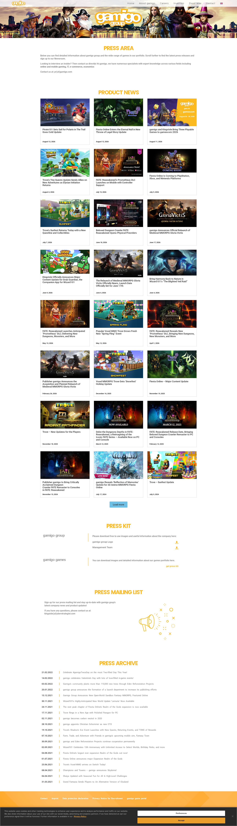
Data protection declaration (75, 798)
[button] (118, 505)
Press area (195, 3)
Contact (210, 3)
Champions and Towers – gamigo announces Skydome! (90, 770)
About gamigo (147, 3)
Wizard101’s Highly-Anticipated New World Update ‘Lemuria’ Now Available (98, 701)
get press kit (172, 566)
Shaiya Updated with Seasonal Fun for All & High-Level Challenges (95, 776)
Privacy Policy (80, 816)
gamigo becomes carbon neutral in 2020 (82, 718)
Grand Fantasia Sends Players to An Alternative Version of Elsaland (95, 782)
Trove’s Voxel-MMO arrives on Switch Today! (84, 764)
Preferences (181, 813)
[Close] (233, 816)
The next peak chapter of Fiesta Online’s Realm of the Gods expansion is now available (105, 707)
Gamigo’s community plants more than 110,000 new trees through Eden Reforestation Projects (108, 684)
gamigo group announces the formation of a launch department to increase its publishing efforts (110, 689)
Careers (164, 3)
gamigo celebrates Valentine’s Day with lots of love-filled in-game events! (98, 678)
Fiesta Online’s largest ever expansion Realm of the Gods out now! (95, 753)
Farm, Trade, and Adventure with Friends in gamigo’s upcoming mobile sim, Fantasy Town (106, 736)
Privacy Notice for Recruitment (108, 798)
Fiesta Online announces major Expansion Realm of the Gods (92, 759)
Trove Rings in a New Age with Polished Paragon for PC (90, 712)
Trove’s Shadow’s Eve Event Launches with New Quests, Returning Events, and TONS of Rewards (109, 730)
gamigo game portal (136, 798)
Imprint (55, 798)
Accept (181, 820)
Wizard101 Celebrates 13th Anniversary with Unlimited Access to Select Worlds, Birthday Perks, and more (114, 747)
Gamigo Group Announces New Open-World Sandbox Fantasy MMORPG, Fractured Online (105, 695)
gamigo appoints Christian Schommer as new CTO (87, 724)
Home (130, 3)
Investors (178, 3)
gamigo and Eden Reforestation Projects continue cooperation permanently (99, 741)
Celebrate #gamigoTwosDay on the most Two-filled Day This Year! (95, 672)
